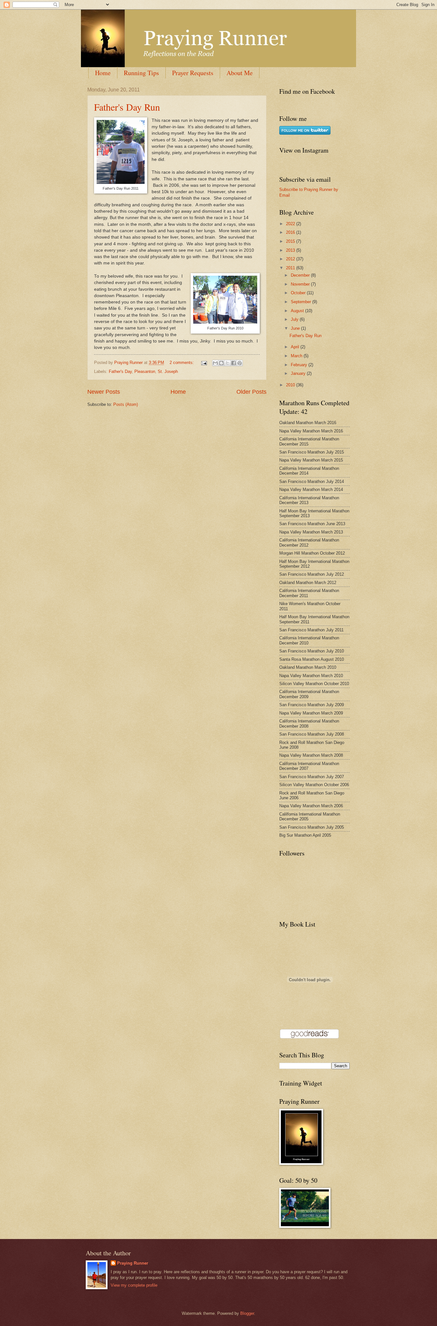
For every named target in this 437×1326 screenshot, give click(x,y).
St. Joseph (168, 371)
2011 (291, 267)
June (296, 328)
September (301, 301)
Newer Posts (103, 392)
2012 (291, 259)
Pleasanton (144, 371)
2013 (291, 250)
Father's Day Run (127, 106)
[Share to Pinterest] (239, 363)
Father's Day (120, 371)
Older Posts (251, 392)
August (298, 310)
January (299, 373)
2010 (291, 385)
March (297, 355)
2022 (291, 223)
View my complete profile (134, 1285)
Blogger (247, 1313)
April (295, 346)
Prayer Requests (192, 72)
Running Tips (141, 72)
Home (103, 72)
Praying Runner (132, 1263)
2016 (291, 232)
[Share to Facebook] (233, 363)
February (299, 364)
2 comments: (182, 362)
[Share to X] (227, 363)
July (295, 319)
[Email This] (215, 363)
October (299, 292)
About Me (239, 72)
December (301, 275)
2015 (291, 241)
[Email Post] (203, 362)
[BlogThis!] (221, 363)
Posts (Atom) (125, 404)
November (301, 284)
